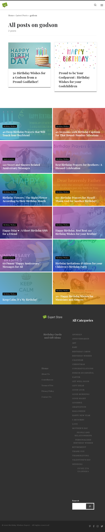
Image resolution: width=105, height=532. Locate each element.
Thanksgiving (80, 455)
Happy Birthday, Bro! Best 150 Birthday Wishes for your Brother (76, 232)
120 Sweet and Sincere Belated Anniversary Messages (21, 166)
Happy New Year (81, 415)
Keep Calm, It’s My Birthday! (20, 299)
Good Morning (81, 394)
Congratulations (82, 368)
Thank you (78, 451)
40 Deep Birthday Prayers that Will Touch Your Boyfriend (24, 133)
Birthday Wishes (9, 126)
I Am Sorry (78, 420)
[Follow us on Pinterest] (90, 526)
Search (75, 501)
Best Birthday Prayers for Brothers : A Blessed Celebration (78, 166)
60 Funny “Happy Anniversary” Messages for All (22, 265)
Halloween (78, 411)
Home (11, 15)
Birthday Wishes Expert (19, 525)
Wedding (77, 464)
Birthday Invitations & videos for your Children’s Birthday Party (78, 265)
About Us (45, 374)
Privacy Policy (47, 391)
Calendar (77, 360)
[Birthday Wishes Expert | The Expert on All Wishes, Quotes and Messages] (5, 4)
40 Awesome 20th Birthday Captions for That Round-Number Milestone (77, 133)
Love (75, 424)
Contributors (47, 380)
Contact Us (46, 397)
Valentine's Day (81, 460)
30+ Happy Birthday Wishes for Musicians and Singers (74, 297)
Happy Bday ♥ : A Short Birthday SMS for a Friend (25, 232)
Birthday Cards (81, 351)
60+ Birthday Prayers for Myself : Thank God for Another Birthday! (75, 199)
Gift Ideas (78, 385)
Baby (74, 347)
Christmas (78, 364)
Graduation (79, 407)
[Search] (90, 506)
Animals (77, 334)
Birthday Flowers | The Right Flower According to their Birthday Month (25, 199)
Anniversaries (8, 159)
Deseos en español (83, 373)
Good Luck (78, 390)
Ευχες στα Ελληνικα (83, 470)
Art (74, 343)
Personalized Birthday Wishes (83, 441)
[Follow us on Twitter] (102, 526)
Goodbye (77, 403)
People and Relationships (83, 434)
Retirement (79, 447)
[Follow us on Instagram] (98, 526)
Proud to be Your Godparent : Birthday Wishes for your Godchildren (74, 79)
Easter (76, 377)
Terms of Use (47, 385)
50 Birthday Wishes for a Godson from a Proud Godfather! (29, 77)
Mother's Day (80, 428)
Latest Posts (22, 15)
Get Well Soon (80, 381)
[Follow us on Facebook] (93, 526)
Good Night (79, 398)
